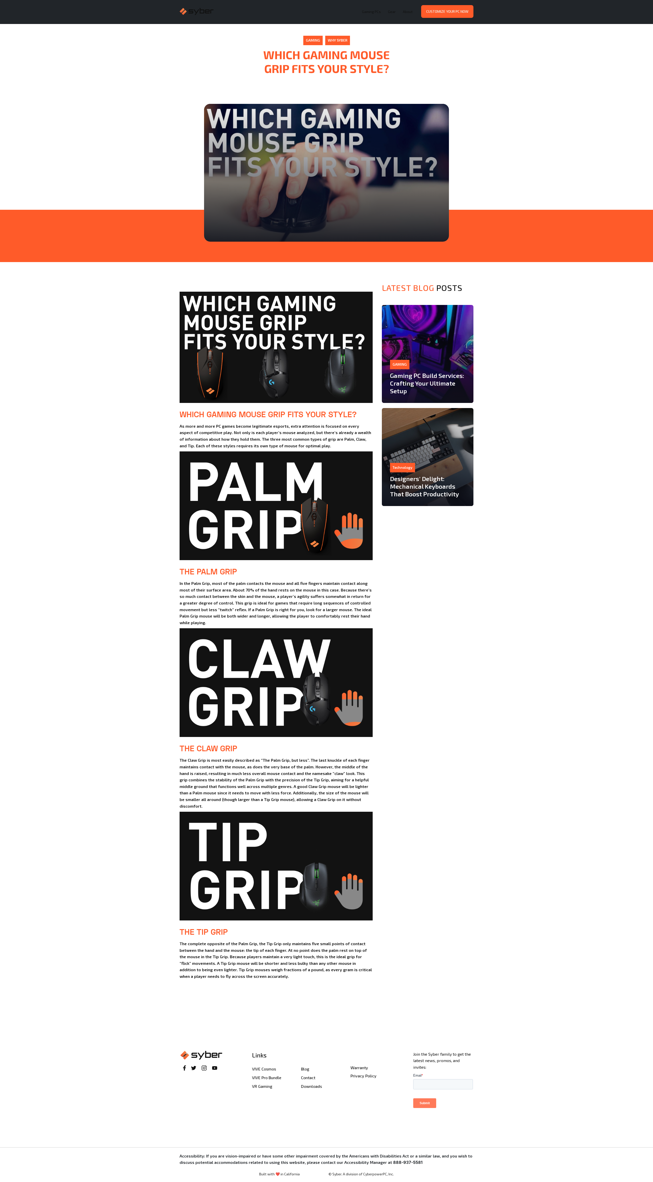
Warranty (359, 1067)
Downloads (311, 1086)
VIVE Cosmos (264, 1068)
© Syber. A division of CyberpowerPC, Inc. (361, 1174)
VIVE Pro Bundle (266, 1077)
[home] (269, 11)
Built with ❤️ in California (279, 1174)
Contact (308, 1077)
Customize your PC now (447, 11)
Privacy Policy (363, 1075)
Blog (305, 1068)
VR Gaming (262, 1086)
